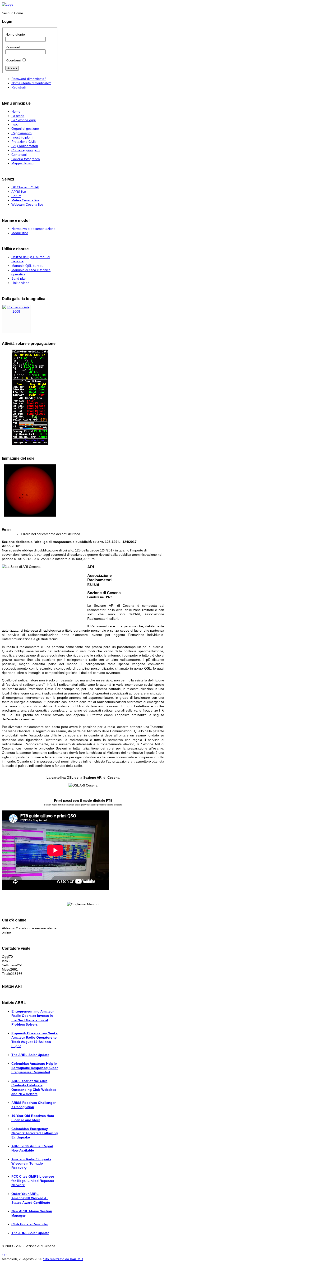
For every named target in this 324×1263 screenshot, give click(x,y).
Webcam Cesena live (27, 204)
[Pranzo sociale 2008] (16, 311)
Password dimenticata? (28, 79)
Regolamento (21, 133)
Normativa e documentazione (33, 229)
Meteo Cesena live (25, 200)
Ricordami (13, 60)
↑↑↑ (4, 1255)
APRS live (18, 192)
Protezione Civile (24, 141)
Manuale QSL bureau (27, 266)
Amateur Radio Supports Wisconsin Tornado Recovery (31, 1163)
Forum (16, 196)
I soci (15, 124)
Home (15, 111)
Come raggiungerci (25, 150)
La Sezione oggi (23, 120)
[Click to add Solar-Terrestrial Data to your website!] (30, 397)
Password (12, 47)
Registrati (18, 87)
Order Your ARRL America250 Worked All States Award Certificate (30, 1198)
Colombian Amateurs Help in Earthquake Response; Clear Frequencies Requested (34, 1068)
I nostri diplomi (22, 137)
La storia (17, 116)
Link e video (20, 283)
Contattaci (19, 155)
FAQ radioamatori (24, 146)
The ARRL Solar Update (30, 1055)
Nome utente (15, 34)
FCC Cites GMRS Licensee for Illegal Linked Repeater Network (32, 1181)
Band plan (19, 278)
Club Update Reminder (29, 1224)
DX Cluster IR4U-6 (25, 187)
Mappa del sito (22, 163)
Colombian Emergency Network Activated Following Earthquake (34, 1133)
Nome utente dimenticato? (31, 83)
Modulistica (19, 233)
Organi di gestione (25, 128)
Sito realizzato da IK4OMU (63, 1259)
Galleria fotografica (25, 159)
